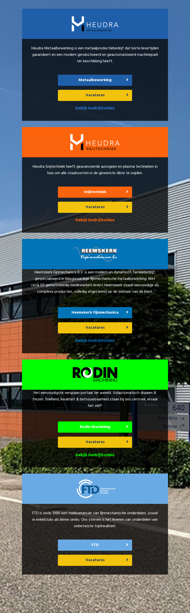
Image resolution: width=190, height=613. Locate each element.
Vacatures (95, 95)
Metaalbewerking (95, 80)
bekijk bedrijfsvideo (95, 108)
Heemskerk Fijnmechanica (95, 312)
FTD (95, 545)
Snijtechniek (95, 192)
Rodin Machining (95, 427)
